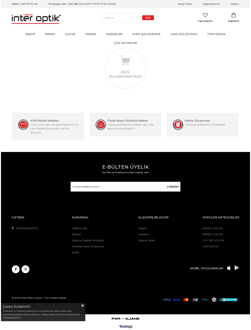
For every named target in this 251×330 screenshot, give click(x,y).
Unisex (90, 34)
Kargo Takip (185, 3)
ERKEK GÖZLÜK (213, 234)
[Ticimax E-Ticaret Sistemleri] (126, 327)
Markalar (114, 34)
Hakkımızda (79, 228)
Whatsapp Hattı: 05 (59, 3)
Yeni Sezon (216, 34)
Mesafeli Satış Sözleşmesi (88, 246)
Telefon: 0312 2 (20, 3)
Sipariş (142, 228)
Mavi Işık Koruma (146, 34)
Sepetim (143, 234)
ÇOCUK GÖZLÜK (213, 240)
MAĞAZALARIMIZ (27, 228)
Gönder (172, 186)
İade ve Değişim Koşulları (88, 240)
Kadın (30, 34)
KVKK (75, 252)
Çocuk (70, 34)
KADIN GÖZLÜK (213, 228)
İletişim (235, 3)
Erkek (50, 34)
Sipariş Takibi (146, 240)
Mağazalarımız (211, 3)
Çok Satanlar (125, 43)
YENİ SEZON (211, 246)
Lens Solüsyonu (183, 34)
